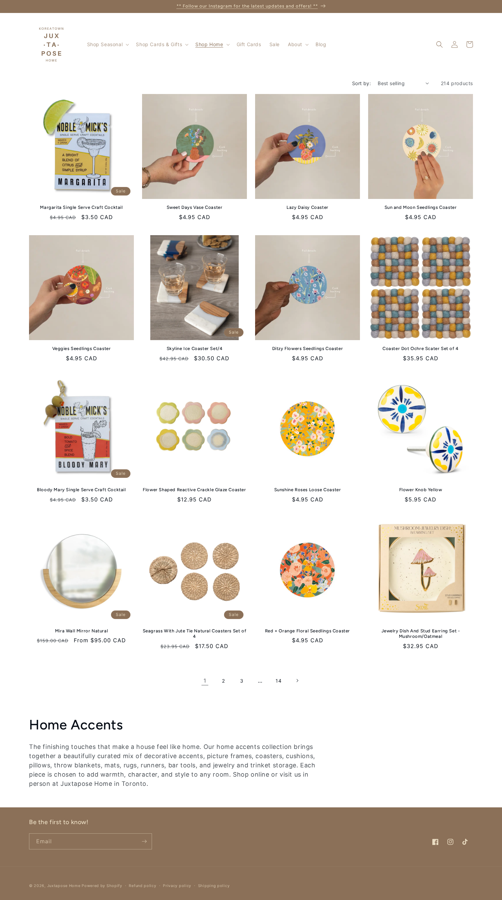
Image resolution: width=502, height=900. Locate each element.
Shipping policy (214, 885)
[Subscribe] (144, 841)
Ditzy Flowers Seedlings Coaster (307, 348)
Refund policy (142, 885)
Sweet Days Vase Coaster (195, 207)
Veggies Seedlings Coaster (81, 348)
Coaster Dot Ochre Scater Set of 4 (420, 348)
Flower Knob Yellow (420, 489)
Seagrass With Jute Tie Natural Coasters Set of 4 (195, 633)
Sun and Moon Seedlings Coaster (421, 207)
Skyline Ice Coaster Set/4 (195, 348)
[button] (107, 44)
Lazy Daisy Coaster (308, 207)
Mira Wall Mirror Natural (81, 630)
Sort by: (361, 83)
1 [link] (205, 680)
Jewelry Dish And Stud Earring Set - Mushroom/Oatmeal (420, 633)
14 (278, 681)
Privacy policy (177, 885)
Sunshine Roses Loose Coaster (307, 489)
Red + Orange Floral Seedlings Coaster (307, 630)
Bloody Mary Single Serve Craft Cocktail (81, 489)
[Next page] (297, 680)
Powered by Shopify (102, 885)
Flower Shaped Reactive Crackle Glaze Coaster (194, 489)
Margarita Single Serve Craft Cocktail (81, 207)
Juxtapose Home (64, 885)
